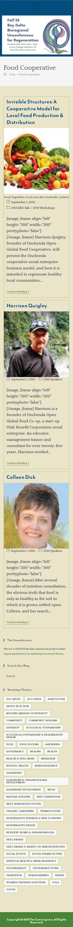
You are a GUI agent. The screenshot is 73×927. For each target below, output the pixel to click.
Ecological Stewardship (43, 727)
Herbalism (48, 758)
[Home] (5, 74)
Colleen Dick (21, 477)
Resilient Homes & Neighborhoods (30, 832)
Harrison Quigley (26, 305)
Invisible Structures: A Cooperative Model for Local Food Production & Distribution (35, 112)
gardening (52, 744)
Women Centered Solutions (26, 882)
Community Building (43, 720)
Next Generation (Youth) (23, 804)
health (52, 751)
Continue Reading (17, 291)
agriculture (56, 699)
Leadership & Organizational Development (26, 781)
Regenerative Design (20, 825)
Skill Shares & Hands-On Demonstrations (35, 846)
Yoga (55, 882)
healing (35, 751)
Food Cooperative (29, 74)
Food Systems (29, 744)
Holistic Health (17, 765)
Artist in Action (17, 706)
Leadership (14, 773)
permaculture (50, 811)
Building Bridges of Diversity (27, 713)
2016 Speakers (53, 379)
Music (51, 789)
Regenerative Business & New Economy (33, 818)
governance (15, 751)
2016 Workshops (44, 208)
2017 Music (13, 699)
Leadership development (23, 789)
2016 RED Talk (20, 208)
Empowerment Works (49, 653)
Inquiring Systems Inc (17, 653)
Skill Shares (15, 839)
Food (9, 744)
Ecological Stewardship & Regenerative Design (34, 736)
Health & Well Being (20, 758)
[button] (36, 6)
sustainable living (46, 868)
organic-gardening (20, 811)
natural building (18, 796)
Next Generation (48, 796)
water (59, 875)
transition (14, 875)
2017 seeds (34, 699)
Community (14, 720)
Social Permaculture (47, 854)
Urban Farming (38, 875)
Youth (10, 889)
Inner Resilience (46, 765)
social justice (16, 854)
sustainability (16, 868)
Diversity (13, 727)
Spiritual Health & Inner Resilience (31, 861)
